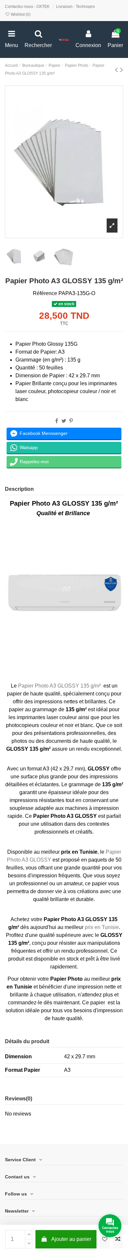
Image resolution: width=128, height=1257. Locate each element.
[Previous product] (117, 69)
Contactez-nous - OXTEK (28, 6)
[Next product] (121, 69)
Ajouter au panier (71, 1239)
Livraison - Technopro (75, 6)
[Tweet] (63, 421)
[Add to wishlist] (105, 1239)
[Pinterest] (71, 421)
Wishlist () (20, 14)
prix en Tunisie (102, 927)
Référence (45, 293)
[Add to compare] (118, 1239)
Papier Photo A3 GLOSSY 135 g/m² (59, 686)
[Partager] (56, 421)
